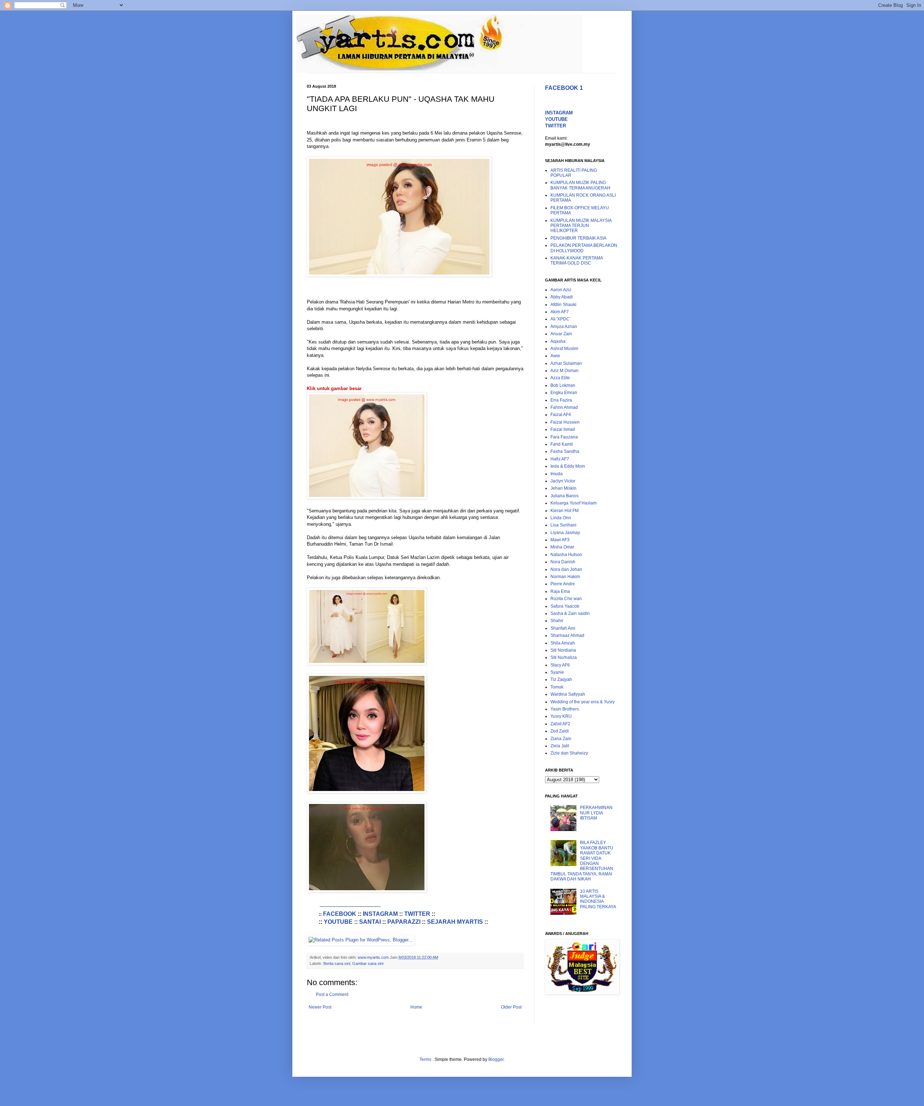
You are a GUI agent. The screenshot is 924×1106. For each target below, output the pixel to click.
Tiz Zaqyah (561, 679)
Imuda (556, 473)
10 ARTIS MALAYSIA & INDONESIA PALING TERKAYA (598, 899)
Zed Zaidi (559, 731)
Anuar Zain (561, 333)
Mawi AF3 (560, 539)
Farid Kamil (561, 444)
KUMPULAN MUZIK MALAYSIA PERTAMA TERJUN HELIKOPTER (580, 225)
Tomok (556, 687)
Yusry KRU (561, 716)
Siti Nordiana (563, 650)
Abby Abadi (561, 297)
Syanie (557, 672)
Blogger (496, 1059)
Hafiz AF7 (559, 459)
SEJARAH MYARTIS (455, 922)
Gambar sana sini (367, 963)
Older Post (511, 1007)
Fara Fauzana (564, 437)
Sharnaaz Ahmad (567, 635)
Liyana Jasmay (565, 532)
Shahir (556, 620)
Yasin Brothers (564, 709)
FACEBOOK (339, 914)
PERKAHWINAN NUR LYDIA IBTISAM (596, 813)
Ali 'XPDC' (560, 319)
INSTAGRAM (380, 914)
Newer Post (320, 1007)
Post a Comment (332, 994)
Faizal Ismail (562, 429)
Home (416, 1007)
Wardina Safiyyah (567, 694)
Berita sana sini (336, 963)
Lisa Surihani (563, 525)
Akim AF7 (559, 311)
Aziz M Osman (564, 370)
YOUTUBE (338, 922)
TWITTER (417, 914)
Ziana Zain (560, 738)
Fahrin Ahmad (564, 407)
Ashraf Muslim (564, 348)
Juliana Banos (564, 495)
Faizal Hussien (565, 422)
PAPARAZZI (403, 922)
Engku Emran (563, 392)
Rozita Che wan (566, 598)
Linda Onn (560, 517)
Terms (425, 1059)
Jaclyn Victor (562, 481)
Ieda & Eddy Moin (567, 466)
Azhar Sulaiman (566, 363)
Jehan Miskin (563, 488)
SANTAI (370, 922)
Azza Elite (560, 377)
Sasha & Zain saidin (570, 613)
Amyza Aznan (563, 326)
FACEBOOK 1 (564, 88)
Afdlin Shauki (563, 304)
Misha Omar (562, 547)
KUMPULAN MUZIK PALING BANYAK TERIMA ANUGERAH (580, 185)
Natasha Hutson (566, 554)
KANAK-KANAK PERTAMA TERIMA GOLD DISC (576, 260)
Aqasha (558, 341)
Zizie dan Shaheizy (569, 753)
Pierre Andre (562, 583)
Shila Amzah (562, 643)
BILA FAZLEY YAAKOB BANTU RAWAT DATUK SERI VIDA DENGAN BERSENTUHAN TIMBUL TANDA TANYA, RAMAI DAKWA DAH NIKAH (581, 861)
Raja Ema (560, 591)
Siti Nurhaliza (563, 657)
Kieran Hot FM (564, 510)
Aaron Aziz (560, 289)
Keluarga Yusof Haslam (573, 503)
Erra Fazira (561, 400)
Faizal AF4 (560, 414)
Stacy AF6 (560, 665)
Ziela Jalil (559, 745)
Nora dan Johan (566, 569)
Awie (555, 355)
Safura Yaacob (564, 606)
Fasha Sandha (564, 451)
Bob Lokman (562, 385)
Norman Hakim (565, 576)
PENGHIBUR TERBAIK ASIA (578, 238)
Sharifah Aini (562, 628)
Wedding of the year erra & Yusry (582, 701)
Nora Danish (562, 561)
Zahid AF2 (560, 723)
